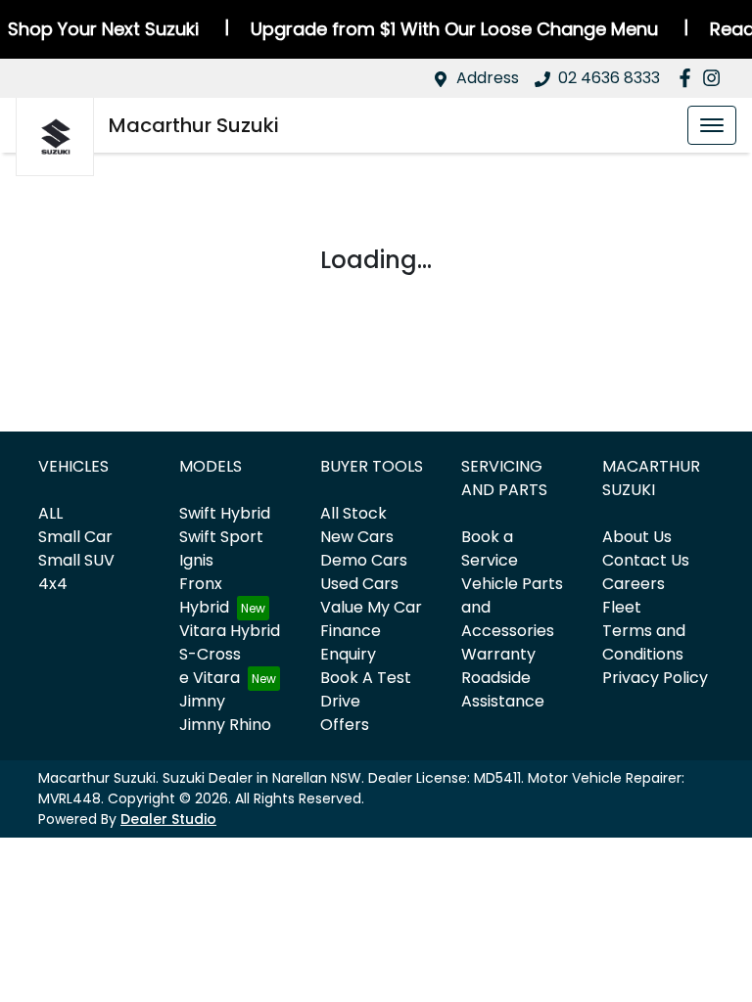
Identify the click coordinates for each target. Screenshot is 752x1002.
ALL (50, 513)
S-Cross (210, 654)
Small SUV (76, 560)
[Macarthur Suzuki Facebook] (689, 77)
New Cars (357, 536)
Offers (344, 724)
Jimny (202, 701)
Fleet (621, 607)
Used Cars (359, 583)
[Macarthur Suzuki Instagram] (715, 77)
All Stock (353, 513)
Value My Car (371, 607)
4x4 (53, 583)
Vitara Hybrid (229, 630)
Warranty (498, 654)
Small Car (75, 536)
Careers (633, 583)
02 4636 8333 (609, 78)
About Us (637, 536)
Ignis (196, 560)
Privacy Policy (655, 677)
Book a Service (489, 548)
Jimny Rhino (225, 724)
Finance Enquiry (350, 642)
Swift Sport (221, 536)
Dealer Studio (168, 819)
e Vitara (209, 677)
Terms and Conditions (643, 642)
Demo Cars (363, 560)
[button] (711, 125)
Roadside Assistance (502, 689)
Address (487, 78)
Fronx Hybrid (204, 595)
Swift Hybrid (224, 513)
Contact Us (645, 560)
